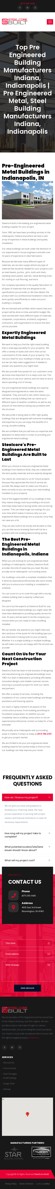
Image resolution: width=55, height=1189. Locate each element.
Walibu (47, 1183)
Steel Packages (10, 1073)
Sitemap (6, 1089)
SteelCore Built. (41, 1174)
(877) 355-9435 (29, 895)
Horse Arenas (9, 1068)
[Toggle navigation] (50, 22)
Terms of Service (26, 1183)
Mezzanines (8, 1062)
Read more (34, 1037)
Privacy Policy (10, 1183)
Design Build (8, 1083)
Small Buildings (9, 1077)
